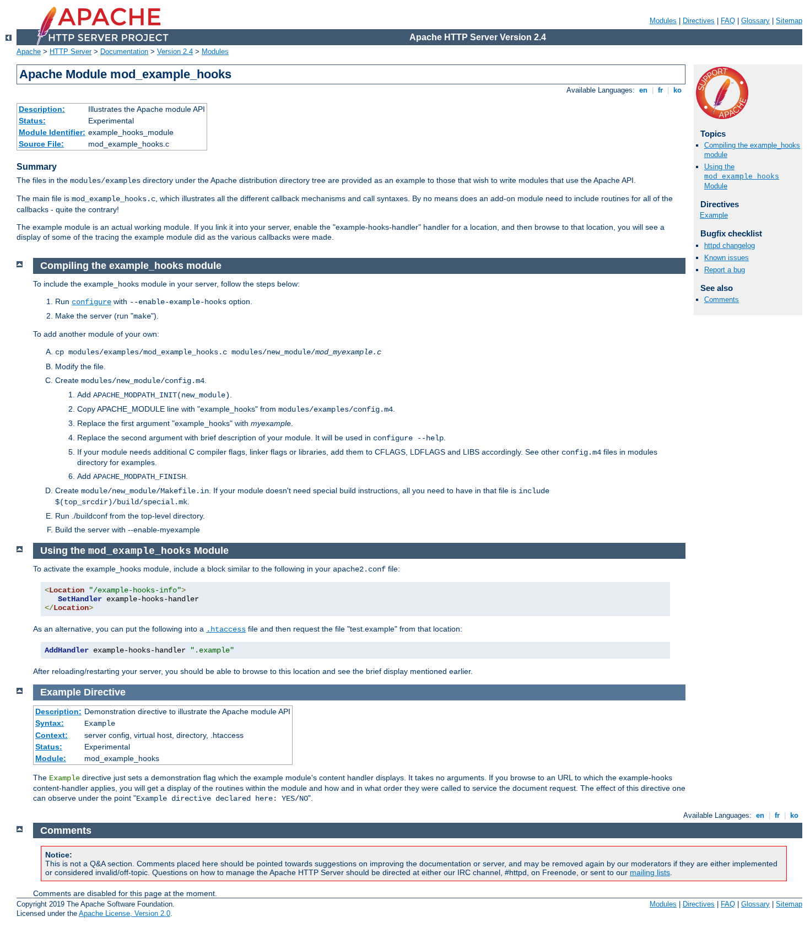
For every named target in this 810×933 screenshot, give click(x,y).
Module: (50, 758)
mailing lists (650, 872)
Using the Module (741, 176)
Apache (29, 51)
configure (91, 302)
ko (677, 90)
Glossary (755, 21)
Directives (699, 21)
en (643, 90)
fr (660, 90)
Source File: (41, 143)
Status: (32, 120)
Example (714, 215)
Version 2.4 (175, 51)
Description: (42, 109)
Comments (721, 299)
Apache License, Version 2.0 (124, 913)
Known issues (726, 258)
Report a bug (724, 270)
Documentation (124, 51)
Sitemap (789, 21)
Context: (51, 735)
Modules (663, 21)
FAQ (728, 21)
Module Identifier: (52, 132)
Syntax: (49, 723)
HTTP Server (70, 51)
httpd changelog (729, 245)
